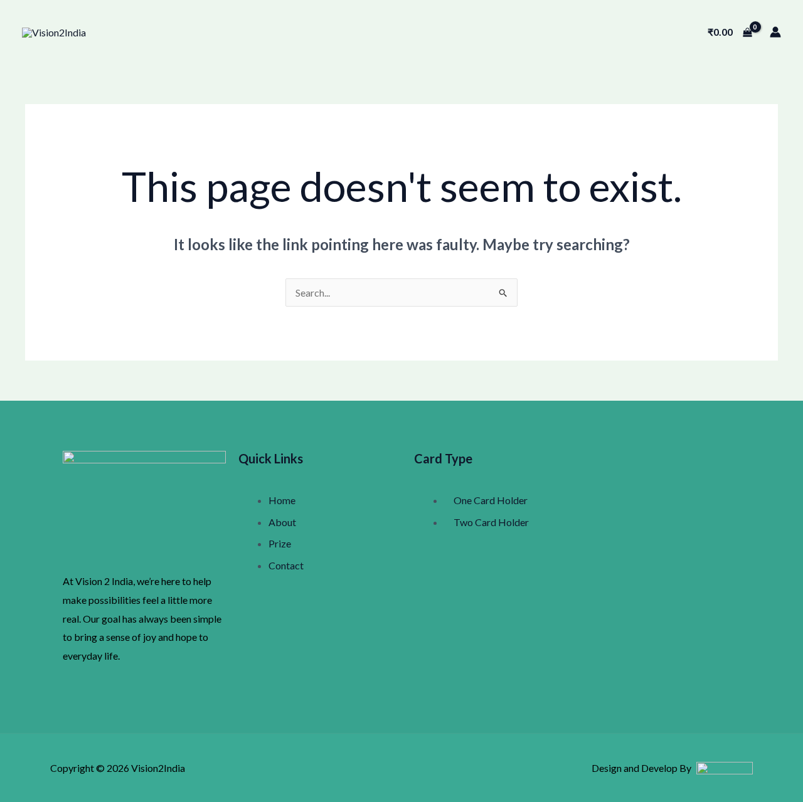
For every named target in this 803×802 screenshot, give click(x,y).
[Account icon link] (775, 32)
